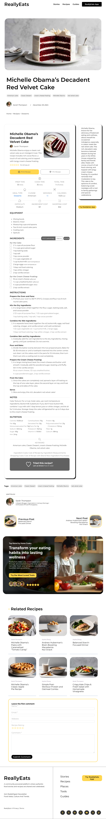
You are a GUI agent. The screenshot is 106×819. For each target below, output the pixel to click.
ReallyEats (16, 4)
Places (64, 786)
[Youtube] (86, 812)
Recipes (66, 4)
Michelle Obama (59, 95)
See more (44, 575)
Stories (56, 4)
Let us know (38, 466)
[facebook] (62, 812)
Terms (22, 808)
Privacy (15, 808)
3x (68, 238)
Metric (59, 238)
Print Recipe (26, 172)
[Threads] (93, 812)
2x (66, 238)
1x (64, 238)
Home (8, 114)
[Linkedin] (75, 812)
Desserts (25, 114)
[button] (11, 165)
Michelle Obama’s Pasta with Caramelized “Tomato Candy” (20, 646)
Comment (16, 733)
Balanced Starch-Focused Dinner (81, 643)
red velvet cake (73, 95)
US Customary (48, 238)
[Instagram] (80, 812)
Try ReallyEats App (87, 207)
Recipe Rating (17, 725)
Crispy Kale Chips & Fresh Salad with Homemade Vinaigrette (82, 688)
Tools (63, 791)
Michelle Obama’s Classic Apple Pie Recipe (20, 686)
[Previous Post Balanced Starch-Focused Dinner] (10, 521)
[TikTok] (99, 812)
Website (15, 719)
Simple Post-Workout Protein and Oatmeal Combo (52, 686)
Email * (14, 712)
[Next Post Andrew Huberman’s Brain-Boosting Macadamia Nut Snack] (95, 521)
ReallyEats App (92, 4)
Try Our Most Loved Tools (23, 575)
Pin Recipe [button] (56, 172)
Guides (76, 4)
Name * (14, 706)
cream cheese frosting (42, 95)
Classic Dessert (26, 95)
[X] (68, 812)
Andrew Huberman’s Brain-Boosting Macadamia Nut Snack (52, 646)
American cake (12, 95)
